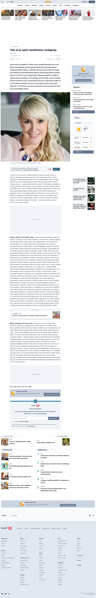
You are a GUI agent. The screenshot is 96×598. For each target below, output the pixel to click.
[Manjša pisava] (55, 59)
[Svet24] (9, 1)
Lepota (10, 454)
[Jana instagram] (93, 515)
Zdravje (42, 461)
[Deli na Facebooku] (16, 59)
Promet (11, 474)
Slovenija (20, 313)
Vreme (77, 118)
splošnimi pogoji (24, 421)
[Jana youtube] (5, 593)
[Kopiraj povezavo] (19, 59)
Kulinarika (43, 486)
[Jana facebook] (89, 515)
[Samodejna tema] (79, 2)
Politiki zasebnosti (31, 426)
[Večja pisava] (60, 59)
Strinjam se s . (21, 421)
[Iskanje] (94, 5)
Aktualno (77, 87)
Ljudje (10, 439)
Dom (42, 453)
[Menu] (2, 2)
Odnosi (10, 463)
